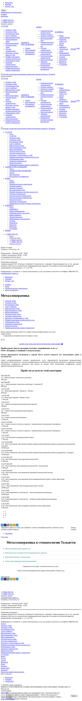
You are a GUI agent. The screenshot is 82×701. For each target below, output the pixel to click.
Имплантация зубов (12, 37)
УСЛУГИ (4, 26)
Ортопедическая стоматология (46, 57)
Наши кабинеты (62, 46)
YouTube (8, 4)
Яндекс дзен (9, 6)
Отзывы (4, 14)
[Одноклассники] (14, 525)
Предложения (30, 50)
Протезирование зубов (13, 310)
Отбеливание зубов (12, 61)
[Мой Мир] (17, 525)
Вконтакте (9, 3)
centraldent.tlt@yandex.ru (9, 273)
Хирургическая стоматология (46, 53)
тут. (63, 571)
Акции (3, 660)
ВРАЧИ (73, 49)
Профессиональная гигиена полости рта (12, 58)
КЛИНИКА (59, 32)
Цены (3, 664)
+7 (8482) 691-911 (7, 20)
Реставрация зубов (12, 34)
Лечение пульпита (47, 37)
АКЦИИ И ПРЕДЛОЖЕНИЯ (27, 43)
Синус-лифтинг (11, 36)
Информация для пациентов (11, 12)
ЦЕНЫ (38, 27)
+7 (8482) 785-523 (7, 22)
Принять (74, 696)
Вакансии (62, 63)
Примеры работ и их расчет (63, 41)
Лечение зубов (10, 30)
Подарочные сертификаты (30, 53)
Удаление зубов (11, 32)
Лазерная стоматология (10, 63)
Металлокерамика (12, 43)
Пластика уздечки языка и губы (12, 54)
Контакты (4, 16)
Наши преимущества (64, 36)
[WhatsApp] (11, 525)
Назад (11, 134)
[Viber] (8, 525)
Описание (8, 533)
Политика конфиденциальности (12, 672)
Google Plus (9, 681)
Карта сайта (5, 668)
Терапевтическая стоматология (46, 32)
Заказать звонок (15, 244)
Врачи (3, 656)
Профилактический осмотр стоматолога (12, 69)
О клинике (63, 64)
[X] (5, 525)
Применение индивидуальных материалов (46, 67)
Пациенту (4, 670)
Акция (27, 48)
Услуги (3, 624)
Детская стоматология (10, 50)
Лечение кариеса (46, 35)
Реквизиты (63, 59)
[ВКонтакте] (2, 525)
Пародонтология (11, 66)
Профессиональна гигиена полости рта (47, 44)
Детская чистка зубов (13, 314)
